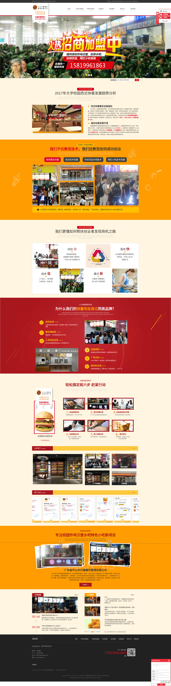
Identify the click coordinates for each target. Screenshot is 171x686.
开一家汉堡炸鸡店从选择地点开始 (115, 620)
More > (76, 594)
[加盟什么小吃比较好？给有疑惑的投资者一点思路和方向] (92, 599)
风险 (72, 249)
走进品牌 (104, 639)
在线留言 (109, 1)
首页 (69, 9)
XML (127, 1)
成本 (45, 273)
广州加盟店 (97, 483)
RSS (124, 1)
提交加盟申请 (98, 412)
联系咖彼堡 (119, 1)
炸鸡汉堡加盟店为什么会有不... (51, 626)
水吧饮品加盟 (90, 9)
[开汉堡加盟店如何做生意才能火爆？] (92, 612)
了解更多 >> (85, 584)
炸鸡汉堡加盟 (80, 9)
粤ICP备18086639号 (62, 670)
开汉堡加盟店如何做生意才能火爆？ (116, 608)
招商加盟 (121, 639)
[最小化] (169, 660)
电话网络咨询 (74, 412)
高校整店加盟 (52, 159)
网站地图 (114, 1)
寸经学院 (124, 483)
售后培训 (123, 434)
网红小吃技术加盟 (116, 159)
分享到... (165, 17)
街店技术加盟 (71, 159)
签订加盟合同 (98, 434)
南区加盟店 (124, 467)
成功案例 (111, 9)
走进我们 (101, 9)
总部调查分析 (74, 434)
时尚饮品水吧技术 (93, 159)
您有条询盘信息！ (134, 1)
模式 (98, 273)
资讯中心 (122, 9)
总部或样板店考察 (122, 412)
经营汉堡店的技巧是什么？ (50, 615)
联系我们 (133, 9)
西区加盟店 (97, 467)
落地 (124, 249)
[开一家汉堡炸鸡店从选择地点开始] (92, 624)
